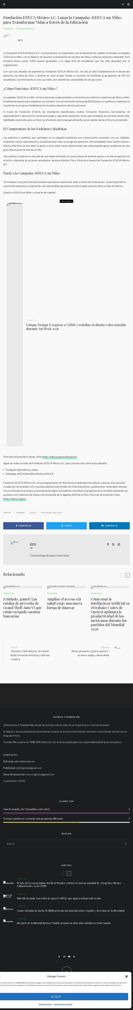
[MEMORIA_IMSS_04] (8, 908)
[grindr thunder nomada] (8, 896)
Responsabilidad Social (52, 513)
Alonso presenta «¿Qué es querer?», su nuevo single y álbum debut (90, 651)
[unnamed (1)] (22, 587)
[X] (59, 956)
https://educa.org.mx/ (14, 498)
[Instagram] (64, 956)
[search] (126, 844)
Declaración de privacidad (63, 1004)
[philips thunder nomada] (66, 587)
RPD (20, 40)
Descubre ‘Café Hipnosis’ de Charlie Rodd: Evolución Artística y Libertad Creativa (30, 653)
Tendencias (8, 28)
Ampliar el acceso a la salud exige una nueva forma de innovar (64, 603)
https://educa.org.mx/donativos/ (59, 456)
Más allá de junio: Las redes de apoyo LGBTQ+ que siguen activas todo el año (59, 898)
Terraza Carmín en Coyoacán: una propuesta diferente (33, 818)
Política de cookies (45, 1004)
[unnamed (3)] (110, 587)
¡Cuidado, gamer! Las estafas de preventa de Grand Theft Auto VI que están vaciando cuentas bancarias (22, 607)
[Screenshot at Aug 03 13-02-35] (8, 882)
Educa (33, 513)
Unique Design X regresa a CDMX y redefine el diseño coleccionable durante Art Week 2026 (76, 327)
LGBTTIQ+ (22, 878)
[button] (126, 976)
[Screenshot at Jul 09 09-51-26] (8, 920)
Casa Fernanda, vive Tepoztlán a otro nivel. (26, 809)
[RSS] (74, 956)
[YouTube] (69, 956)
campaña (21, 513)
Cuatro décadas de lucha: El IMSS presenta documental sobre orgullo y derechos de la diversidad (71, 910)
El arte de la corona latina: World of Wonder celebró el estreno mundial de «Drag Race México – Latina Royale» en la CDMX (70, 884)
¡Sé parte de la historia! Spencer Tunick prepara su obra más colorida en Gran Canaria (64, 922)
